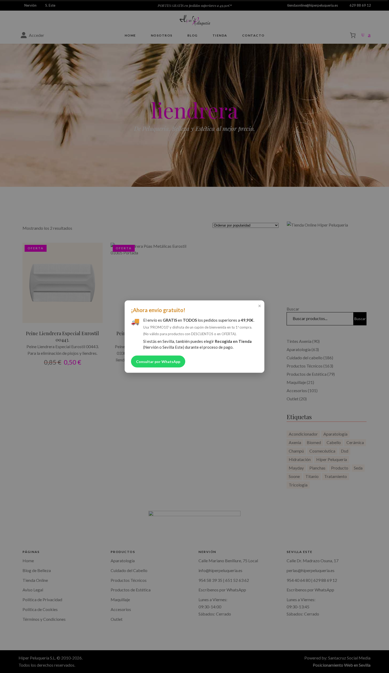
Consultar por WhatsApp (158, 361)
